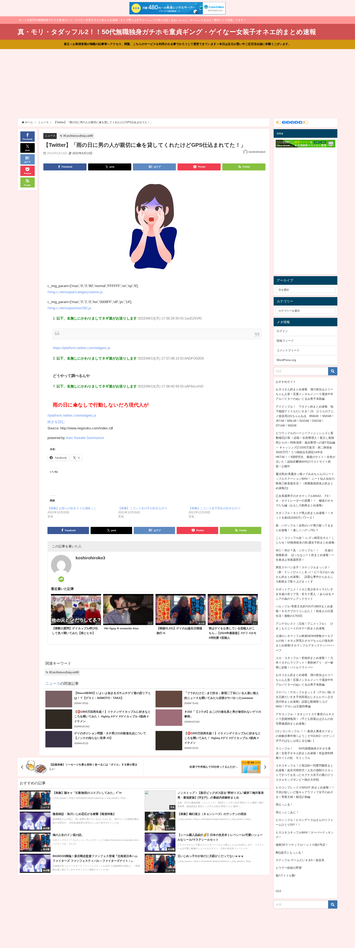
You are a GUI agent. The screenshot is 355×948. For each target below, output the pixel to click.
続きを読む (56, 421)
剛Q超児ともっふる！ (290, 852)
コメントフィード (288, 350)
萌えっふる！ (284, 804)
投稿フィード (285, 340)
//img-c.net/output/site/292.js (69, 308)
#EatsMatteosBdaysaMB (78, 135)
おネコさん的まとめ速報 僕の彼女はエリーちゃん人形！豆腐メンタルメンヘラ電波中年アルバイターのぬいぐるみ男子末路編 (304, 394)
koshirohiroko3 (257, 152)
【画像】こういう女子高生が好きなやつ (214, 508)
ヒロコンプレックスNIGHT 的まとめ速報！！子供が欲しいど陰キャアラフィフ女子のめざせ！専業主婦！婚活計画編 (305, 792)
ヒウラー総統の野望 (289, 867)
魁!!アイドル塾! (285, 875)
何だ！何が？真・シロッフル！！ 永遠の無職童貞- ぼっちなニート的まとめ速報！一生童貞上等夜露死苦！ (305, 555)
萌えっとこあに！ (287, 812)
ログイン (282, 331)
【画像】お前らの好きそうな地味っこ (71, 508)
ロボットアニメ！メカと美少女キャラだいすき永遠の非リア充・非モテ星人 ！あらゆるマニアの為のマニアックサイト (305, 594)
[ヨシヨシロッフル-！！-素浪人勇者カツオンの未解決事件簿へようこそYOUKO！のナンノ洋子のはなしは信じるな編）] (305, 736)
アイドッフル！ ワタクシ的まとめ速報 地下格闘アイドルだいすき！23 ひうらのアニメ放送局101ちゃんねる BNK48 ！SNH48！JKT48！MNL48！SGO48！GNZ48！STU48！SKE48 (305, 416)
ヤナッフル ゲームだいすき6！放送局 (300, 860)
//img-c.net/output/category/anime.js (75, 292)
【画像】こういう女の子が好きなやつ (142, 508)
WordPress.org (286, 360)
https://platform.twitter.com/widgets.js (81, 347)
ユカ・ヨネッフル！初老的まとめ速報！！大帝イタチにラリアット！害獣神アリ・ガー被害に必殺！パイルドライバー (304, 662)
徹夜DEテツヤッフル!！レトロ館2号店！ (302, 844)
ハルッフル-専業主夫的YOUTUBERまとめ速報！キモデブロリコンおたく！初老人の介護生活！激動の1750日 (304, 611)
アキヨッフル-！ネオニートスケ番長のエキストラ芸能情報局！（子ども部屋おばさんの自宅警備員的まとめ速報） (305, 719)
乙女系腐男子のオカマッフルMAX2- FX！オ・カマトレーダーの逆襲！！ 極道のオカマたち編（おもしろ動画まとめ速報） (304, 500)
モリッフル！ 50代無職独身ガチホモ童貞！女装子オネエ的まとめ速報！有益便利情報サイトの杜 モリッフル (304, 753)
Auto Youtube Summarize (85, 437)
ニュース (50, 135)
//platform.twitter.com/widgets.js (71, 415)
